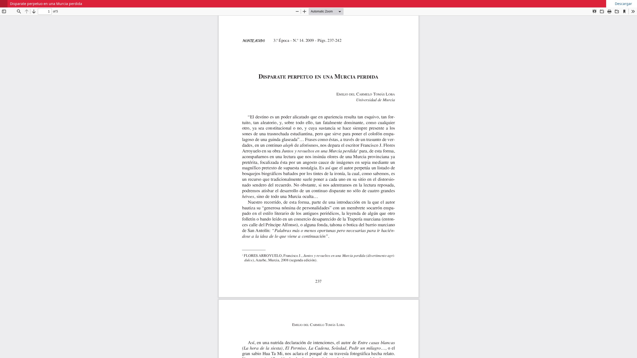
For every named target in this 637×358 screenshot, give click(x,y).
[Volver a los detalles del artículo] (3, 3)
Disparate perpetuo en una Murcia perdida (46, 3)
